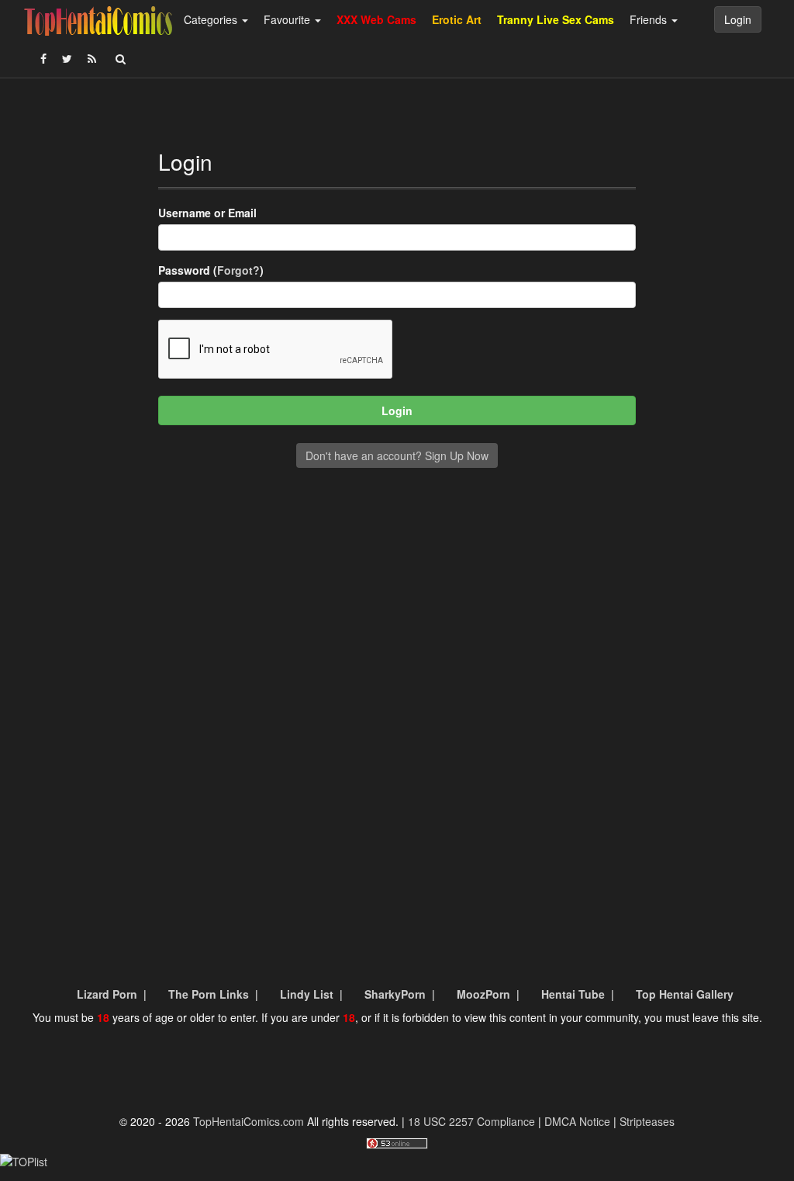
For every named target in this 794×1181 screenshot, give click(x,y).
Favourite (288, 19)
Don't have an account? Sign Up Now (397, 455)
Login (737, 19)
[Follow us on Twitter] (67, 58)
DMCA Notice (577, 1121)
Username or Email (207, 212)
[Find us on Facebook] (43, 58)
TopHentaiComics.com (248, 1121)
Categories (212, 19)
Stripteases (647, 1121)
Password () (211, 270)
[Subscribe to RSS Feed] (92, 58)
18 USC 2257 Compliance (471, 1121)
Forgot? (238, 270)
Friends (650, 19)
